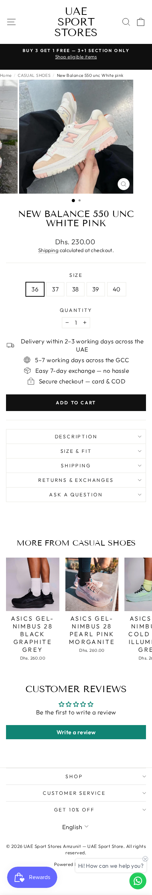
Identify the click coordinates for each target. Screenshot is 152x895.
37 (55, 289)
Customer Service (74, 793)
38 (75, 289)
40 (117, 289)
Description (76, 436)
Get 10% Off (74, 809)
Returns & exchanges (75, 480)
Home (6, 75)
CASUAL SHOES (34, 75)
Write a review (76, 732)
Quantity (76, 310)
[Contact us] (137, 880)
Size (76, 275)
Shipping (48, 250)
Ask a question (76, 494)
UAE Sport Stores (76, 22)
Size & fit (76, 451)
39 (95, 289)
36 (35, 289)
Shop (74, 776)
